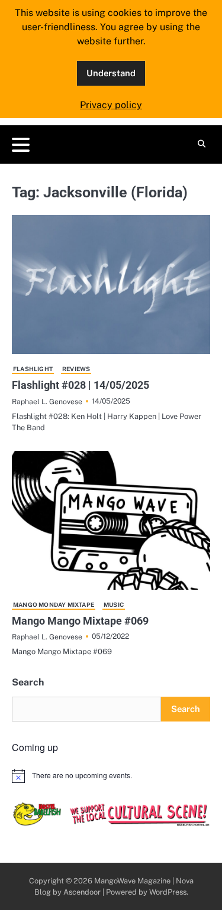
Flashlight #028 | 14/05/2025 (80, 385)
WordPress (167, 892)
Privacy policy (111, 104)
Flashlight (33, 368)
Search (28, 682)
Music (114, 604)
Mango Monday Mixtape (53, 604)
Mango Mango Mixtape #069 (80, 621)
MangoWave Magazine (132, 880)
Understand (111, 73)
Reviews (76, 368)
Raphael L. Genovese (47, 401)
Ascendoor (82, 892)
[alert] (111, 776)
